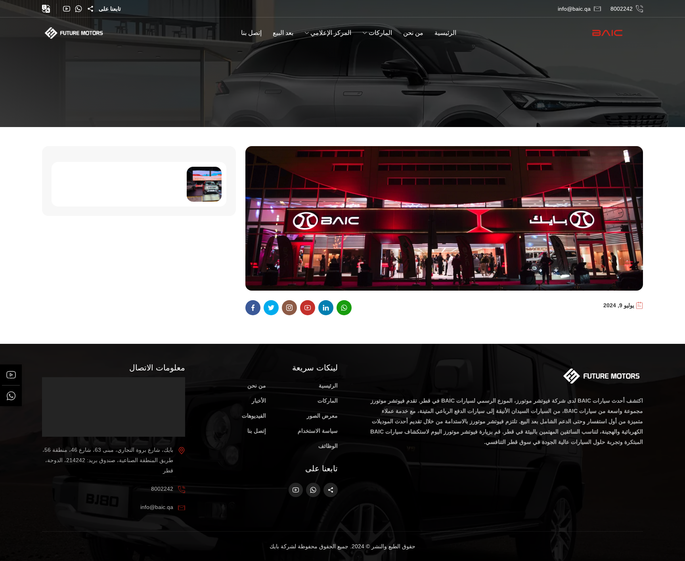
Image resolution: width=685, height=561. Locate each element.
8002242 (621, 9)
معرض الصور (322, 416)
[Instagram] (289, 307)
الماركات (380, 32)
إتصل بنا (251, 32)
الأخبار (259, 400)
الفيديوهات (254, 416)
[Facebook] (252, 307)
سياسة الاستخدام (318, 431)
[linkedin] (325, 307)
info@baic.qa (574, 9)
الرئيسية (445, 32)
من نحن (413, 32)
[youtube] (66, 8)
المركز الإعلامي (330, 32)
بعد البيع (283, 32)
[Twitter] (271, 307)
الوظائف (328, 446)
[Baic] (617, 32)
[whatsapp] (78, 8)
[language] (46, 9)
